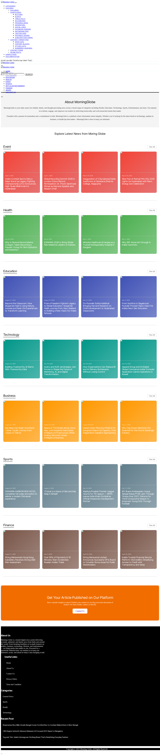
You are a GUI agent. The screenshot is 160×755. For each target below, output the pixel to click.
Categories (10, 6)
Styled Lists (20, 46)
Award (8, 90)
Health (9, 79)
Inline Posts (15, 52)
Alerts (18, 16)
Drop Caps (19, 42)
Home (8, 71)
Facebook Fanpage (23, 29)
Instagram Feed (22, 31)
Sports (9, 84)
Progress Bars (21, 23)
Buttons (19, 14)
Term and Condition (13, 684)
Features (10, 8)
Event (8, 82)
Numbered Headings (23, 48)
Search (29, 74)
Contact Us (11, 92)
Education (10, 77)
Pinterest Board (22, 35)
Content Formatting (19, 40)
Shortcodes (15, 12)
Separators (20, 25)
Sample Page (11, 54)
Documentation (12, 56)
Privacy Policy (11, 679)
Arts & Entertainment (15, 86)
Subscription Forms (24, 37)
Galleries (14, 10)
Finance (9, 88)
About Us (10, 668)
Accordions (20, 21)
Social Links (20, 27)
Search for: (4, 72)
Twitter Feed (20, 33)
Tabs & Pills (20, 19)
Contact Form (16, 50)
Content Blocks (22, 44)
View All (152, 147)
